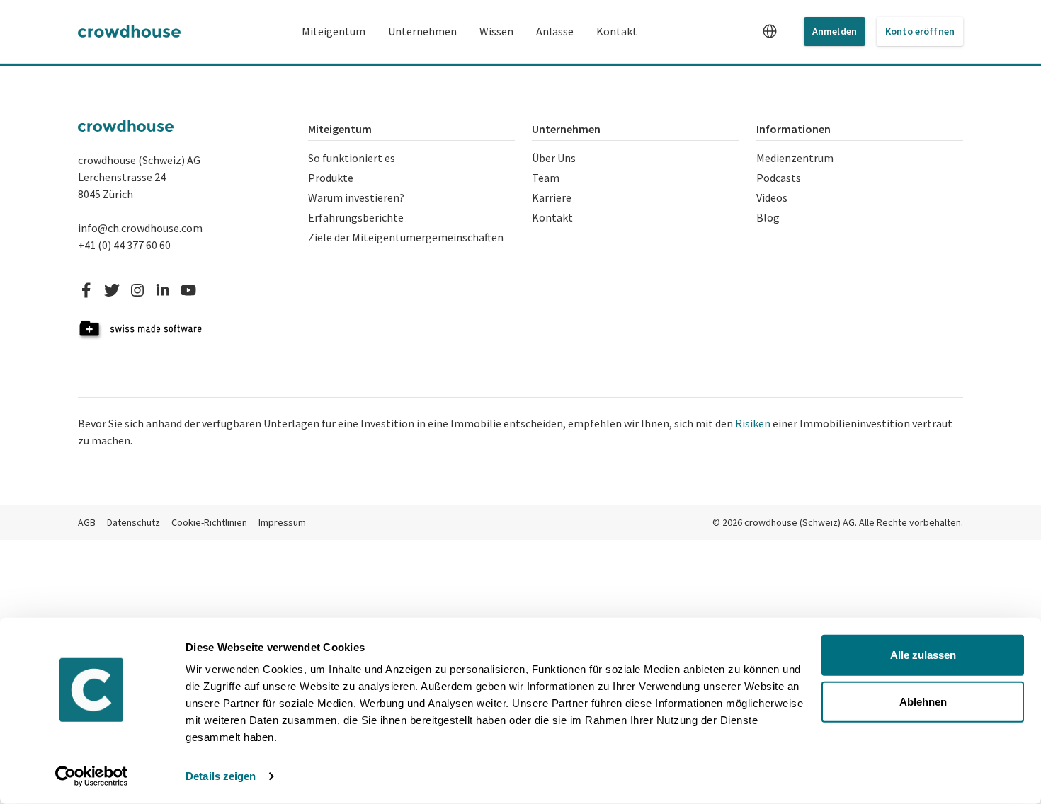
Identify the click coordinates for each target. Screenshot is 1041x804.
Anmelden (834, 31)
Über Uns (554, 158)
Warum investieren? (356, 197)
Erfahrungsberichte (356, 217)
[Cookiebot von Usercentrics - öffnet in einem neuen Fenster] (92, 776)
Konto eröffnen (920, 31)
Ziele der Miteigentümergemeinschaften (406, 237)
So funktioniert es (351, 158)
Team (545, 178)
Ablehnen (923, 701)
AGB (87, 522)
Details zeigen (221, 776)
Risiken (752, 423)
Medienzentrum (795, 158)
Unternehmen (422, 31)
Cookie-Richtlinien (209, 522)
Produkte (330, 178)
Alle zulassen (923, 655)
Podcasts (778, 178)
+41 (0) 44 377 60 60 (124, 245)
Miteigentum (333, 31)
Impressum (282, 522)
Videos (771, 197)
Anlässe (555, 31)
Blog (768, 217)
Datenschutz (133, 522)
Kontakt (616, 31)
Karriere (551, 197)
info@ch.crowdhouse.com (140, 228)
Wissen (496, 31)
